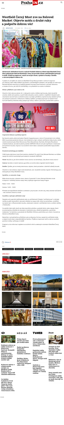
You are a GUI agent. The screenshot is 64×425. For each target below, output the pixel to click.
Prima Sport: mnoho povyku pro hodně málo (23, 340)
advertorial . (9, 28)
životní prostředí (38, 249)
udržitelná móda (49, 249)
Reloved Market (19, 249)
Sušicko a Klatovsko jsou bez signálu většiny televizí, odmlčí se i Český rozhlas (39, 369)
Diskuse (8, 242)
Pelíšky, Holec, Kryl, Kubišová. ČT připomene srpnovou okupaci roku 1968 (24, 361)
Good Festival (29, 249)
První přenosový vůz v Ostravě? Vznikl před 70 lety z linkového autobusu (39, 342)
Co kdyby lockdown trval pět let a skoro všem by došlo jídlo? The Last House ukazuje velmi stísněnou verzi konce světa (8, 384)
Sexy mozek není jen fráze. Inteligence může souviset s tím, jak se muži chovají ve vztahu (56, 377)
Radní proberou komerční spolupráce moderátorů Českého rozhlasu (23, 350)
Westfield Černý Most (8, 249)
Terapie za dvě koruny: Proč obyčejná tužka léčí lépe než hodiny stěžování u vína (55, 351)
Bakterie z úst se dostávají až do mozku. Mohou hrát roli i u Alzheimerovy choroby (55, 364)
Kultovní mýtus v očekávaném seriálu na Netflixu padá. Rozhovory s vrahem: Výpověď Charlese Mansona (8, 369)
